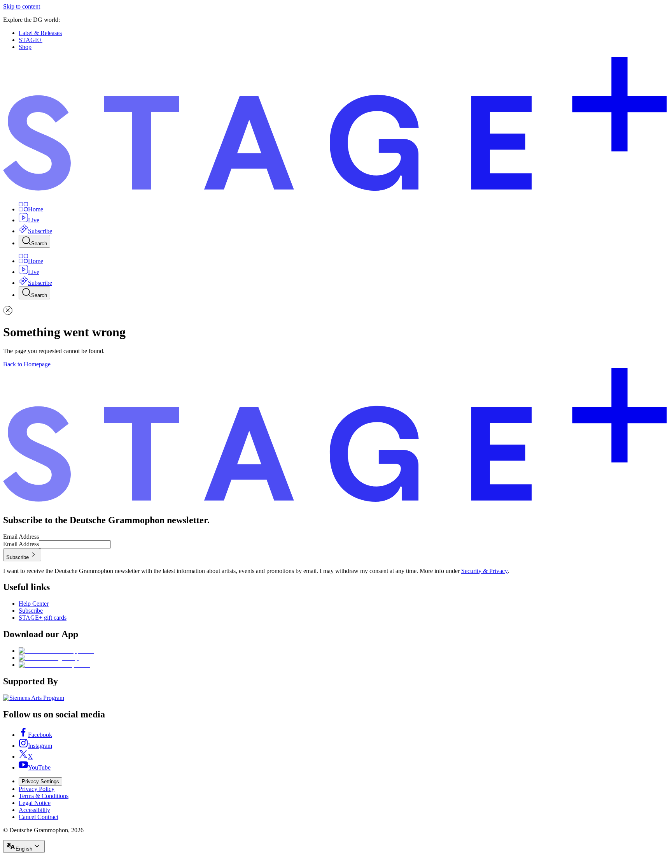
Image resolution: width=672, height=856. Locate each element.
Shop (25, 47)
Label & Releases (40, 33)
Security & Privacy (484, 571)
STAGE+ (30, 40)
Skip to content (21, 6)
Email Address (21, 536)
